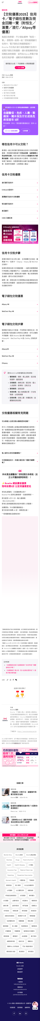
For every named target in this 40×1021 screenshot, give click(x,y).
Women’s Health (11, 880)
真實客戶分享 (22, 916)
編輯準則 (27, 1007)
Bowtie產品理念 (31, 855)
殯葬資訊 (34, 900)
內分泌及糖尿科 (29, 885)
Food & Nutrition (28, 860)
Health (9, 865)
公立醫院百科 (20, 890)
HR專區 (31, 865)
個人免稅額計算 (23, 392)
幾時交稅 (21, 383)
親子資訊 (33, 936)
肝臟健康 (8, 931)
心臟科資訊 (15, 900)
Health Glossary (20, 865)
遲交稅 (28, 383)
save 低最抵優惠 (12, 131)
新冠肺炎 (25, 900)
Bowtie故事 (19, 855)
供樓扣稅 (29, 398)
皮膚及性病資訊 (9, 916)
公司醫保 (9, 890)
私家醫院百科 (11, 921)
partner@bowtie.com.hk (20, 994)
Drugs (17, 860)
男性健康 (24, 910)
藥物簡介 (15, 936)
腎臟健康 (17, 931)
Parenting (11, 875)
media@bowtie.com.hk (20, 989)
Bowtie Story (8, 855)
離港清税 (19, 379)
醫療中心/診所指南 (13, 946)
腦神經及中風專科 (29, 931)
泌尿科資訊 (15, 905)
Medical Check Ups (26, 870)
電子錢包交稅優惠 (9, 93)
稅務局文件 (17, 743)
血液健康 (24, 936)
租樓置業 (21, 921)
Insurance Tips (12, 870)
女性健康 (22, 895)
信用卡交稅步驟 (9, 90)
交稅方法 (27, 385)
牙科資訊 (6, 910)
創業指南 (30, 890)
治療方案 (5, 905)
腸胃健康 (6, 936)
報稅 (19, 377)
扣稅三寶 (21, 398)
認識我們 (20, 969)
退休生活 (21, 941)
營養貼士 (34, 905)
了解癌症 (31, 880)
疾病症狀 (33, 910)
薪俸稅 (20, 385)
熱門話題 (25, 905)
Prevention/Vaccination (24, 875)
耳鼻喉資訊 (24, 926)
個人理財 (18, 885)
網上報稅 (26, 377)
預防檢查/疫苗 (11, 951)
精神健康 (5, 926)
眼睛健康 (32, 916)
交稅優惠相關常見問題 (11, 98)
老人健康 (14, 926)
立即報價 (25, 131)
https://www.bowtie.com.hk (27, 731)
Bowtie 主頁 (20, 966)
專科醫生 (32, 895)
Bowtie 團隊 (9, 75)
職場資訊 (34, 926)
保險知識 (9, 885)
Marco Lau (14, 811)
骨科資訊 (30, 951)
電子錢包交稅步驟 (9, 95)
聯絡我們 (20, 972)
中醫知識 (22, 880)
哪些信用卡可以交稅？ (11, 85)
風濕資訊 (21, 951)
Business (9, 860)
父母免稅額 (19, 394)
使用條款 (20, 1007)
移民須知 (30, 921)
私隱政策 (12, 1007)
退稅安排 (21, 389)
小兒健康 (5, 900)
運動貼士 (30, 941)
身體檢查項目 (11, 941)
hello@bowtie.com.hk (20, 984)
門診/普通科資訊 (28, 946)
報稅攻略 (4, 10)
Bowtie (20, 2)
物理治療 (15, 910)
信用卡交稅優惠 (9, 88)
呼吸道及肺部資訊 (10, 895)
